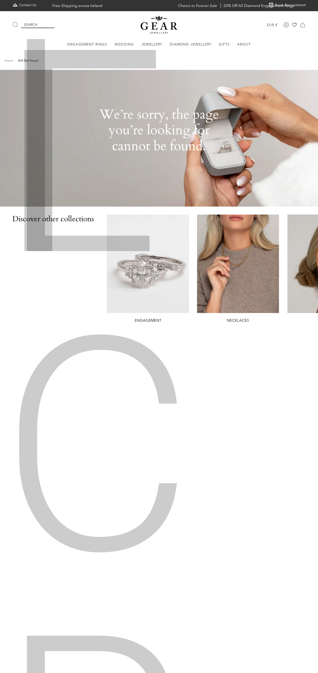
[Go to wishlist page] (294, 25)
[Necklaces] (238, 264)
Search (30, 24)
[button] (87, 44)
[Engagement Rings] (148, 264)
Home (9, 60)
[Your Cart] (302, 25)
